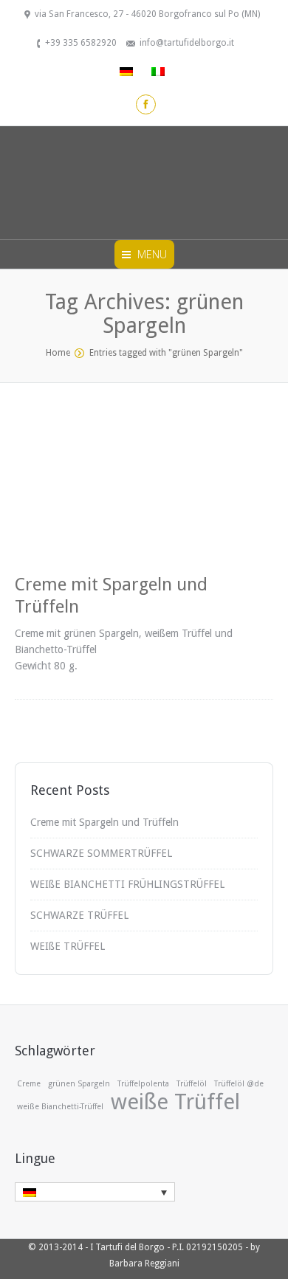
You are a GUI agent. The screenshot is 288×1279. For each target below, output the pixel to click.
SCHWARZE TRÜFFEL (79, 915)
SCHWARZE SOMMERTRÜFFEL (101, 853)
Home (58, 353)
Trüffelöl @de (239, 1084)
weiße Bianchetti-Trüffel (60, 1106)
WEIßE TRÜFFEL (67, 946)
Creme (29, 1084)
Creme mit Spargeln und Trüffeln (104, 822)
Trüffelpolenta (143, 1084)
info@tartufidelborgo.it (187, 43)
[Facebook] (146, 104)
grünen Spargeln (79, 1084)
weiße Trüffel (175, 1102)
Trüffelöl (191, 1084)
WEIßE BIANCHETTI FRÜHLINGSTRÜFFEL (127, 884)
